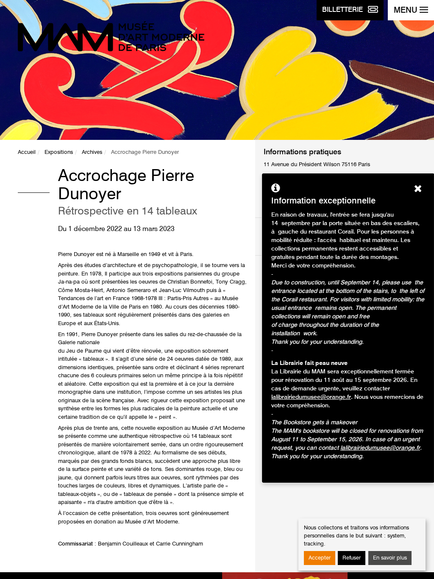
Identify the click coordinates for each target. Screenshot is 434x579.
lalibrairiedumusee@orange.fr (311, 397)
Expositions (59, 152)
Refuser (351, 558)
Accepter (320, 558)
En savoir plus (390, 558)
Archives (92, 152)
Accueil (27, 152)
